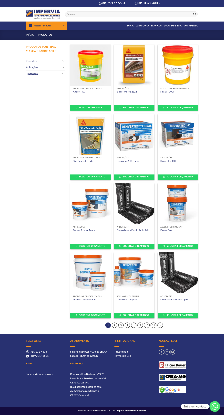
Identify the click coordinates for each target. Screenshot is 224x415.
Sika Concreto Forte (83, 161)
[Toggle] (63, 61)
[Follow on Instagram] (167, 352)
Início (130, 25)
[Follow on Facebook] (161, 352)
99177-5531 (113, 3)
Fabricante (32, 73)
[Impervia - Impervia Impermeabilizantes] (43, 14)
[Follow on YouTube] (172, 352)
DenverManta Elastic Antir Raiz (133, 230)
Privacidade (121, 351)
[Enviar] (194, 14)
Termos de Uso (122, 355)
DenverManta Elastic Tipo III (174, 299)
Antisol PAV (79, 91)
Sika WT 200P (167, 91)
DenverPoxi (166, 230)
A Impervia (142, 25)
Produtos (31, 60)
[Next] (160, 325)
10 (146, 325)
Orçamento (191, 25)
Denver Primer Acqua (84, 230)
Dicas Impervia (173, 25)
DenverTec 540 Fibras (128, 161)
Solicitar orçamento (92, 107)
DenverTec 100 (168, 161)
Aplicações (32, 67)
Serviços (156, 25)
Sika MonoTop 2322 (127, 91)
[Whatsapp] (214, 406)
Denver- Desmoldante (84, 299)
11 (153, 325)
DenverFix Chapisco (127, 299)
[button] (46, 26)
